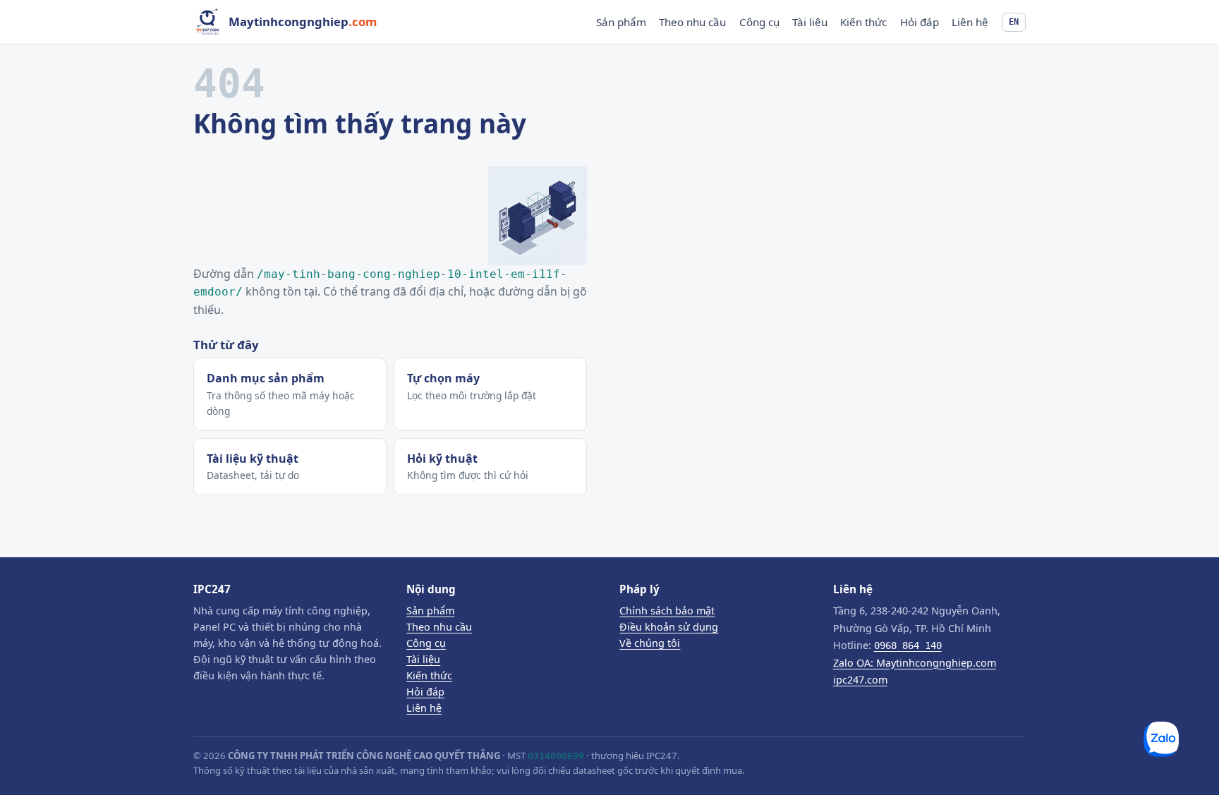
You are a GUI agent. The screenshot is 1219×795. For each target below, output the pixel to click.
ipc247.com (860, 679)
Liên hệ (970, 22)
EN (1014, 21)
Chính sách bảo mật (667, 610)
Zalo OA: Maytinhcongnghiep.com (914, 662)
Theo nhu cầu (692, 22)
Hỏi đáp (919, 22)
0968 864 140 (908, 645)
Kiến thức (863, 22)
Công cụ (759, 22)
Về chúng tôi (649, 643)
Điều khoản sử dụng (668, 626)
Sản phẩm (621, 22)
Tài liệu (809, 22)
